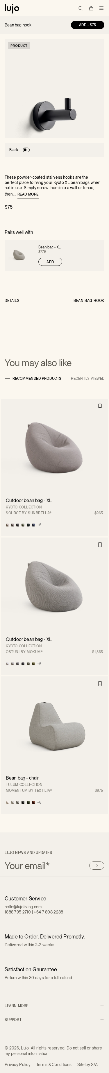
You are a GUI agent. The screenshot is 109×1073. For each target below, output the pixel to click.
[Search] (80, 8)
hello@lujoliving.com (23, 906)
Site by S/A (87, 1064)
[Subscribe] (96, 865)
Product (19, 46)
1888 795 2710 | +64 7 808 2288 (34, 912)
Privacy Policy (18, 1064)
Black (13, 150)
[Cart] (91, 8)
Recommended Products (37, 378)
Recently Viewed (88, 378)
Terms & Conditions (54, 1064)
